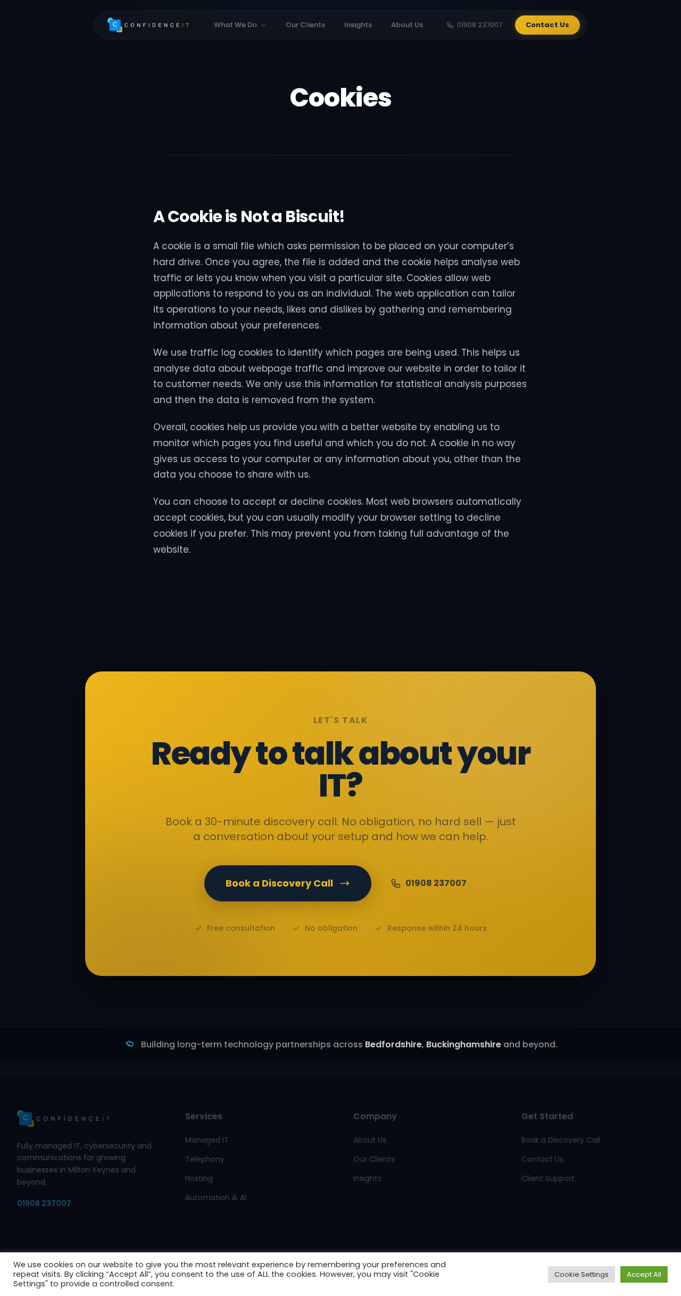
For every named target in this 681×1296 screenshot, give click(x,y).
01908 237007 (479, 25)
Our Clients (305, 25)
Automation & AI (215, 1197)
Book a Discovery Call (279, 883)
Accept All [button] (644, 1274)
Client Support (548, 1177)
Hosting (199, 1177)
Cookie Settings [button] (581, 1274)
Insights (358, 25)
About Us (407, 25)
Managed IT (207, 1139)
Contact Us (547, 25)
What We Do (235, 25)
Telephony (205, 1158)
